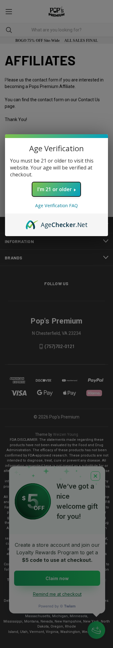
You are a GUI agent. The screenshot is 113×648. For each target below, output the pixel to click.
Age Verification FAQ (56, 205)
